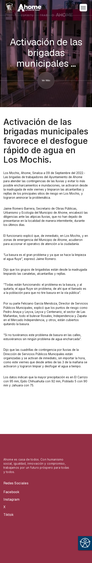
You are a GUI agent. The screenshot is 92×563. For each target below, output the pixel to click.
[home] (23, 8)
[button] (83, 7)
